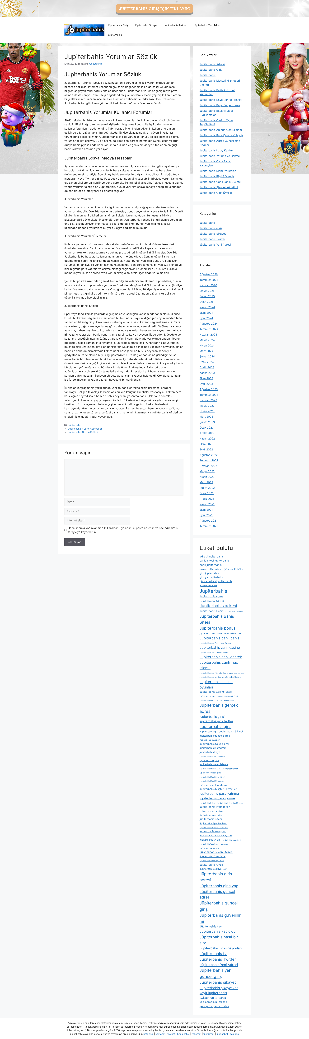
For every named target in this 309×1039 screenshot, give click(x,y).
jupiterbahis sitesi (211, 819)
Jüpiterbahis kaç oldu (218, 931)
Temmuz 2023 (209, 394)
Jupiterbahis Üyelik (212, 864)
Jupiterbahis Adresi (212, 64)
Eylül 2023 (206, 383)
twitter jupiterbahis (213, 997)
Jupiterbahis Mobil (230, 769)
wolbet (171, 1033)
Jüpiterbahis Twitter (175, 25)
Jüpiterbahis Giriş (118, 25)
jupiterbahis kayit (210, 752)
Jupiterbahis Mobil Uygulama (212, 781)
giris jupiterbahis (209, 573)
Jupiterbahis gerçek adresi (219, 708)
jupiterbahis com (207, 696)
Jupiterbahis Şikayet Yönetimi (219, 187)
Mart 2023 (206, 416)
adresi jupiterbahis (212, 556)
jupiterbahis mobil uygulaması (213, 785)
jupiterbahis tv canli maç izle (216, 835)
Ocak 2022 (207, 493)
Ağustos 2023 (209, 389)
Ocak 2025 (207, 301)
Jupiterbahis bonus (218, 628)
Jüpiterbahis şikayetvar (219, 988)
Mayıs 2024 (207, 340)
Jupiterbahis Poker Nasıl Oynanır (230, 803)
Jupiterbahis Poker (207, 803)
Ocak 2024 (207, 362)
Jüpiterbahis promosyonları (221, 948)
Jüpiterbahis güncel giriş (219, 906)
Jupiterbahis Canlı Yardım (210, 677)
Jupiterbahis (207, 75)
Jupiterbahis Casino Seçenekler (85, 428)
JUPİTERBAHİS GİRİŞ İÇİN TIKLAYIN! (154, 9)
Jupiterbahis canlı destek (221, 657)
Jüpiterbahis (115, 34)
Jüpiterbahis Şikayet (146, 25)
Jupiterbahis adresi (218, 605)
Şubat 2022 (207, 487)
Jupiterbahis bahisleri (234, 611)
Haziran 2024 (208, 334)
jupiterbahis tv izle (210, 839)
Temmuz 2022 (209, 460)
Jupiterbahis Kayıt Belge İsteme (220, 105)
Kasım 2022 (207, 438)
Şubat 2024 (207, 356)
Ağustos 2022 (209, 455)
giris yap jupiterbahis (211, 577)
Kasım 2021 (207, 504)
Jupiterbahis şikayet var (213, 868)
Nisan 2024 (207, 345)
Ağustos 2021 (208, 520)
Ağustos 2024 (209, 323)
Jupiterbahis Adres (211, 596)
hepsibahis (183, 1033)
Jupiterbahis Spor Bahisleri (213, 823)
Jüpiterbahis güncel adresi (217, 894)
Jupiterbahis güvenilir (210, 740)
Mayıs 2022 (207, 471)
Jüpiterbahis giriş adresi (216, 876)
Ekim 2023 (206, 378)
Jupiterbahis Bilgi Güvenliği (217, 176)
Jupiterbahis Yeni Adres (216, 852)
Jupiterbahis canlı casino (220, 647)
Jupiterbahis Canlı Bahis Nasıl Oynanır (215, 643)
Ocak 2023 (207, 427)
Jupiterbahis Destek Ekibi (227, 696)
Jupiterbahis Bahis (211, 611)
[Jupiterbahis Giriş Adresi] (84, 30)
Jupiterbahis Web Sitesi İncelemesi (214, 844)
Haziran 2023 (208, 400)
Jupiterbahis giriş (215, 726)
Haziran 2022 (208, 466)
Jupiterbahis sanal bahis (211, 815)
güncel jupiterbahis (208, 585)
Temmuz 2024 (209, 329)
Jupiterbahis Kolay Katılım (216, 150)
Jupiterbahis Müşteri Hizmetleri (218, 789)
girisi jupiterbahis (233, 569)
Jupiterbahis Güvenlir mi (214, 743)
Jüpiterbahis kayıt (211, 926)
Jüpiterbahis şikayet (218, 982)
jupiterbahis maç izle (209, 760)
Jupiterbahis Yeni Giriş (212, 856)
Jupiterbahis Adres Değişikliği (212, 601)
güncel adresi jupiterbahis (216, 581)
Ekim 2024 (206, 312)
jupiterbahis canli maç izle (229, 633)
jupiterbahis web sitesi (231, 840)
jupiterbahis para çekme (217, 798)
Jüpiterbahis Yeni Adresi (207, 25)
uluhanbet (222, 1033)
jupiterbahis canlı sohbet (233, 673)
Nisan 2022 (207, 476)
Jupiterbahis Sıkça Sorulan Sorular (214, 828)
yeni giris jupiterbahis (214, 1006)
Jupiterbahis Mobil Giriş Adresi (212, 777)
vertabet (160, 1033)
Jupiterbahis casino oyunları (216, 684)
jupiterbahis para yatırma (219, 793)
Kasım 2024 (207, 307)
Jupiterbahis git (208, 731)
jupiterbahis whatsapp (210, 848)
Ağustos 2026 (209, 274)
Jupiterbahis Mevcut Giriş (210, 769)
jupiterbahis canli (207, 633)
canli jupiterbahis (211, 564)
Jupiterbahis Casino (231, 677)
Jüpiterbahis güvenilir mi (220, 918)
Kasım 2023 (207, 372)
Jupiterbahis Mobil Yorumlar (218, 171)
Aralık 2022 (207, 433)
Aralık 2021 (207, 498)
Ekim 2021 (206, 509)
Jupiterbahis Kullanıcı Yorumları (212, 756)
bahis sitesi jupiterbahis (214, 560)
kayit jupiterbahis (213, 993)
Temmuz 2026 (209, 279)
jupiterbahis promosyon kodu (211, 811)
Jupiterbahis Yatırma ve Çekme (220, 156)
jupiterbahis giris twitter (216, 721)
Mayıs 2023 (207, 405)
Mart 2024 (206, 351)
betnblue (148, 1033)
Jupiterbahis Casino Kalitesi (83, 432)
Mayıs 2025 (207, 290)
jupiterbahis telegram (213, 831)
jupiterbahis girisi (212, 717)
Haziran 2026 (208, 285)
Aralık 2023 (207, 367)
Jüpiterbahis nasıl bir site (219, 940)
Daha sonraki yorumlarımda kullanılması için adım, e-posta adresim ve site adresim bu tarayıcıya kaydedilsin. (123, 530)
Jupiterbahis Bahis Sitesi (217, 619)
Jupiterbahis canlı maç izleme (219, 665)
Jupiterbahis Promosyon (215, 806)
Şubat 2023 (207, 422)
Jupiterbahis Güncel (231, 731)
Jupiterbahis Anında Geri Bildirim (221, 129)
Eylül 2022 (206, 449)
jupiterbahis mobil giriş (210, 773)
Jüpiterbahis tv (213, 953)
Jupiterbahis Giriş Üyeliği (216, 192)
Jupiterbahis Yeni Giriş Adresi (212, 861)
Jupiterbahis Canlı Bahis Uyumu (220, 181)
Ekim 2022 (206, 444)
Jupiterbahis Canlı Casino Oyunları (214, 652)
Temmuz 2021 (209, 526)
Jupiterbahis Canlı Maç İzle (211, 673)
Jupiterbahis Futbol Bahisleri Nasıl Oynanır (217, 700)
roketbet (196, 1033)
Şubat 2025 (207, 296)
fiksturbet (208, 1033)
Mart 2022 (206, 482)
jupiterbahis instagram (213, 747)
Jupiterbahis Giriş (211, 69)
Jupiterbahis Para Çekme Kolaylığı (221, 135)
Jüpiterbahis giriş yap (219, 886)
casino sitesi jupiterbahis (211, 569)
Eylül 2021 (206, 515)
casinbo (234, 1033)
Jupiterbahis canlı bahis (219, 638)
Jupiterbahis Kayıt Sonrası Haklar (221, 99)
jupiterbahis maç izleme (214, 764)
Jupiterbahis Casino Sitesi (216, 691)
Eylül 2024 (206, 318)
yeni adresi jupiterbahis (213, 1001)
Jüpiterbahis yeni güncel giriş (216, 973)
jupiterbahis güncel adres (215, 735)
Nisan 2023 (207, 411)
